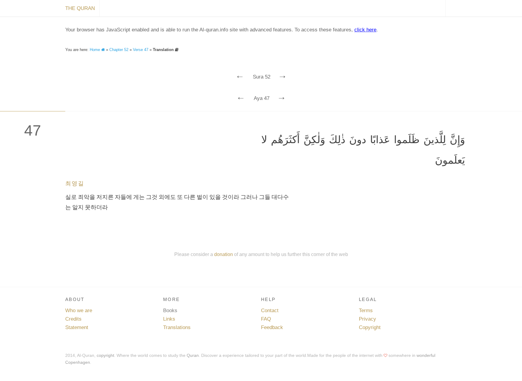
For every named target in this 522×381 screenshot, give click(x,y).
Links (169, 319)
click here (365, 30)
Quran (193, 355)
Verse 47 (140, 49)
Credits (73, 319)
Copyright (370, 327)
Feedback (272, 327)
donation (223, 254)
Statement (76, 327)
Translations (177, 327)
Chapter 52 (118, 49)
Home (95, 49)
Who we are (78, 310)
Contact (270, 310)
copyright (105, 355)
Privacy (367, 319)
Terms (366, 310)
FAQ (266, 319)
